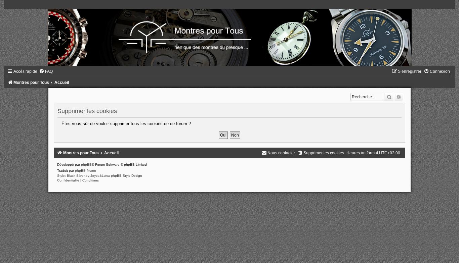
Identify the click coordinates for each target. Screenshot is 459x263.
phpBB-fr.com (85, 170)
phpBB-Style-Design (126, 175)
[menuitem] (46, 71)
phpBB (86, 164)
